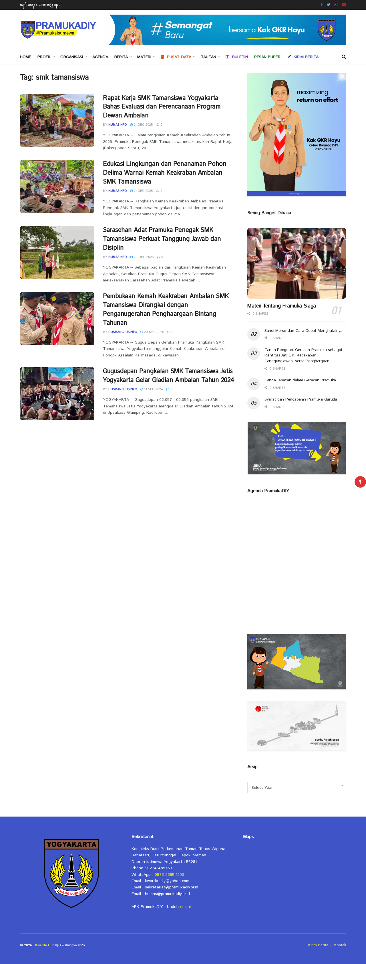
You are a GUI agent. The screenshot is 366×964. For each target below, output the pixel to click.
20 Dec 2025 (143, 257)
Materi (144, 57)
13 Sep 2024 (153, 389)
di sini (185, 907)
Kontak (340, 945)
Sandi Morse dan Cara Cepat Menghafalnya (303, 331)
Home (25, 57)
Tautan (208, 57)
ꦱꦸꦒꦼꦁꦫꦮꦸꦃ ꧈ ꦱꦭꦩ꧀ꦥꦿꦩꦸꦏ (40, 4)
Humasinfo (117, 125)
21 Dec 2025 (143, 125)
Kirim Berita (318, 945)
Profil (44, 57)
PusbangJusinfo (122, 332)
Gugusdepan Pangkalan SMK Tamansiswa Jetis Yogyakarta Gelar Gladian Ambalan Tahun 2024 (168, 376)
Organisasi (71, 57)
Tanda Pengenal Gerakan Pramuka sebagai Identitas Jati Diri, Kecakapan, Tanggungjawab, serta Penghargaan (303, 355)
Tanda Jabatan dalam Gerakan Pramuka (300, 380)
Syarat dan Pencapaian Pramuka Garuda (300, 399)
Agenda (100, 57)
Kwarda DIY (44, 945)
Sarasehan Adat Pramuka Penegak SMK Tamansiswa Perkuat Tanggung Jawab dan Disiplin (162, 239)
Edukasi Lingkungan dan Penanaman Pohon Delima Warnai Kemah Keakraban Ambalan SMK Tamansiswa (164, 172)
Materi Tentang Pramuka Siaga (281, 306)
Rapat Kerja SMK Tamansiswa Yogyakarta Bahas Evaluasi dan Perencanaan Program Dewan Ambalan (161, 107)
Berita (121, 57)
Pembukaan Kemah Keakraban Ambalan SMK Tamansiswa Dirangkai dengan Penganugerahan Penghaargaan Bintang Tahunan (166, 309)
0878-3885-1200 (169, 875)
